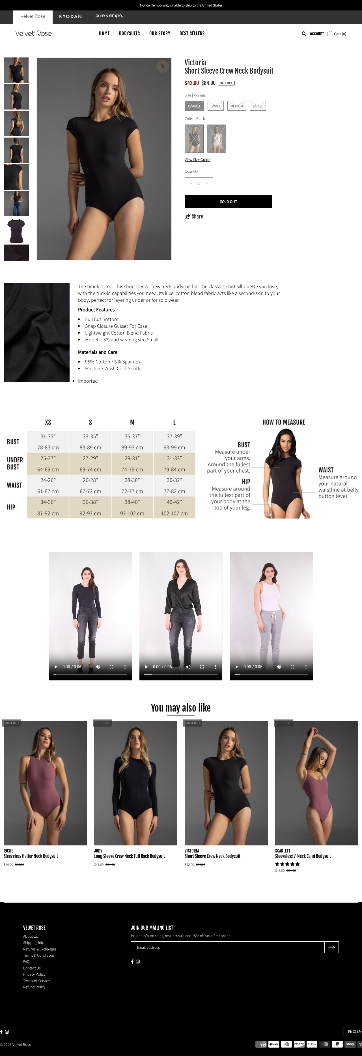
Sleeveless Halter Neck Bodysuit (31, 856)
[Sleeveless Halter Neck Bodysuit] (45, 783)
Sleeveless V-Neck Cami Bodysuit (303, 856)
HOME (104, 33)
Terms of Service (36, 980)
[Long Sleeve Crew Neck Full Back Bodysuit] (135, 783)
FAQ (26, 961)
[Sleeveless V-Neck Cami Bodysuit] (316, 783)
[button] (287, 864)
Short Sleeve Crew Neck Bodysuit (212, 856)
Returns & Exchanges (40, 949)
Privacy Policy (34, 974)
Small (216, 106)
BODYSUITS (129, 33)
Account (317, 34)
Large (258, 106)
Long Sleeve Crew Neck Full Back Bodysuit (129, 856)
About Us (30, 936)
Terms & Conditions (39, 955)
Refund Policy (34, 986)
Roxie (8, 851)
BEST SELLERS (192, 33)
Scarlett (282, 851)
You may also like (181, 708)
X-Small (194, 106)
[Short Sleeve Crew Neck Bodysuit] (226, 783)
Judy (98, 851)
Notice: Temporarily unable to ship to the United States (181, 5)
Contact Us (32, 968)
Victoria (192, 851)
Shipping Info (33, 942)
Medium (236, 106)
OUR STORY (159, 33)
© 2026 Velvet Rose (15, 1044)
